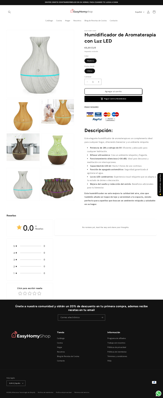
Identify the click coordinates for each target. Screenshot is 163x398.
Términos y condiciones (117, 356)
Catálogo (61, 338)
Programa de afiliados (116, 338)
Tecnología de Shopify (27, 392)
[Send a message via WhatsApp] (158, 393)
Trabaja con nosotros (116, 343)
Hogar (59, 347)
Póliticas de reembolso (117, 352)
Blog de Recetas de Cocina (68, 356)
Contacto (61, 360)
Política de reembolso (45, 392)
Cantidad (87, 76)
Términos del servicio (81, 392)
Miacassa (15, 392)
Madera (90, 60)
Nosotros (61, 352)
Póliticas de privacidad (116, 347)
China (89, 71)
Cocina (60, 343)
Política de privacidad (64, 392)
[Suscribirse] (102, 317)
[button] (9, 12)
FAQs (109, 360)
